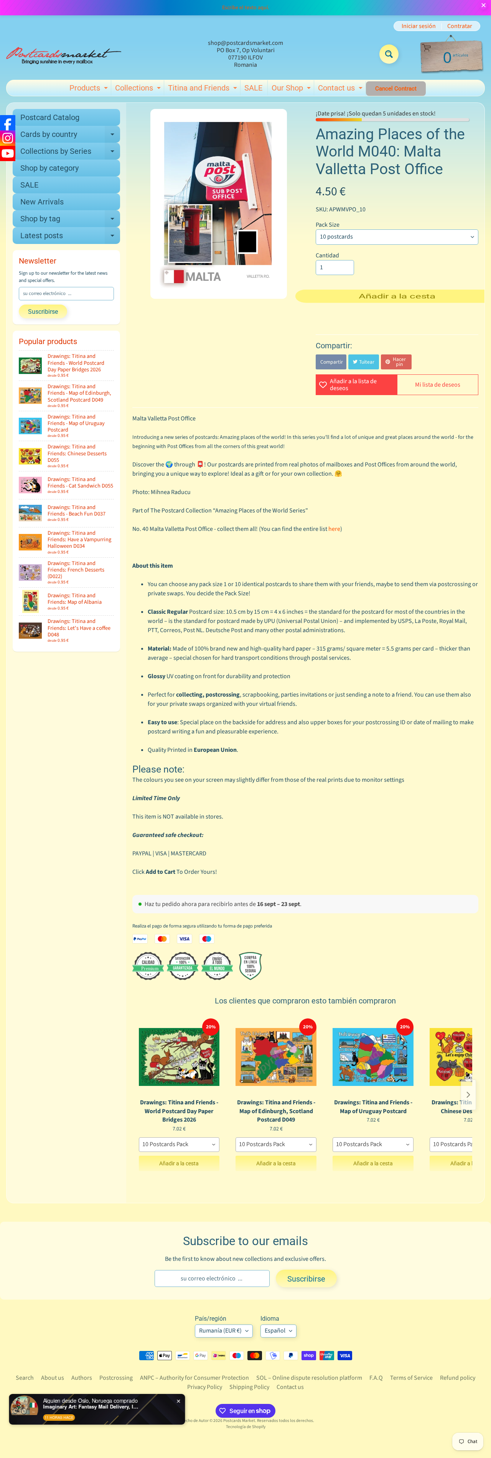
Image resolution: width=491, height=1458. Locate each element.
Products (89, 89)
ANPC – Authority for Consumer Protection (194, 1378)
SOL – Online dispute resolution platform (309, 1378)
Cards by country (70, 136)
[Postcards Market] (63, 54)
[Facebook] (7, 122)
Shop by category (49, 168)
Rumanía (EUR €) (220, 1330)
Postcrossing (116, 1378)
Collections (139, 89)
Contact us (341, 89)
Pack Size (327, 225)
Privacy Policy (204, 1387)
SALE (253, 87)
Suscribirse (43, 311)
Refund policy (457, 1378)
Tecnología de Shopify (245, 1427)
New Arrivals (42, 201)
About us (52, 1378)
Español (275, 1330)
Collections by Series (70, 153)
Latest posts (70, 237)
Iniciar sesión (419, 26)
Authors (81, 1378)
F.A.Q (376, 1378)
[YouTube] (7, 153)
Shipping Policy (249, 1387)
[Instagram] (7, 138)
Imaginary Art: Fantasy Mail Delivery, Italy (92, 1407)
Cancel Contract (396, 88)
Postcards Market (239, 1420)
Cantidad (327, 255)
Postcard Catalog (49, 117)
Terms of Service (411, 1378)
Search (25, 1378)
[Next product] (468, 1094)
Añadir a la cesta (179, 1163)
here (334, 529)
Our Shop (292, 89)
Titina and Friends (203, 89)
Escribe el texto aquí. (245, 8)
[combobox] (179, 1144)
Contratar (459, 26)
